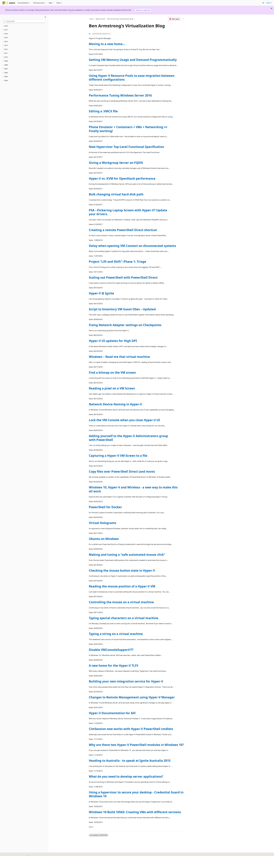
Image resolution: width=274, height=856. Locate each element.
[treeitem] (24, 26)
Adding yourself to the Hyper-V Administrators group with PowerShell (128, 438)
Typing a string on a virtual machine (116, 634)
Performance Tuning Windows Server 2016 (120, 95)
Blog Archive (100, 19)
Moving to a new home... (107, 44)
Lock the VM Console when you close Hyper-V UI (124, 420)
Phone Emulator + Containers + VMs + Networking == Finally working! (128, 129)
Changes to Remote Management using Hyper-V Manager (132, 697)
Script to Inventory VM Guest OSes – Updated (122, 309)
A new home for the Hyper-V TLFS (113, 665)
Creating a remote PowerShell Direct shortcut (123, 230)
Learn (91, 19)
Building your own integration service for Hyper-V (126, 681)
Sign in (268, 3)
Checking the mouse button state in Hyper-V (122, 570)
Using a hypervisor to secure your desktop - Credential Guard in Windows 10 (136, 794)
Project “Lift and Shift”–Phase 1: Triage (117, 261)
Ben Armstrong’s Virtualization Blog (120, 19)
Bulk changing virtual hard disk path (116, 194)
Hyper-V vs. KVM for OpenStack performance (122, 178)
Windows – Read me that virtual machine (119, 357)
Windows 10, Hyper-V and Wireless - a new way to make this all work (133, 489)
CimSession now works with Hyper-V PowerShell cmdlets (131, 729)
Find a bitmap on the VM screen (112, 372)
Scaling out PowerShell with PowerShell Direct (123, 277)
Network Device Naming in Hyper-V (115, 404)
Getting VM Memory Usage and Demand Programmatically (133, 60)
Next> (91, 827)
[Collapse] (45, 17)
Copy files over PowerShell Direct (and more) (122, 471)
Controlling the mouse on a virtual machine (121, 602)
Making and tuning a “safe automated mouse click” (127, 555)
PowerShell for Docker (105, 507)
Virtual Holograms (102, 523)
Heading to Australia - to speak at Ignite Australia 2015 (130, 761)
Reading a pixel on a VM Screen (112, 388)
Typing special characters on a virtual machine (123, 618)
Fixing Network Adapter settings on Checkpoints (125, 325)
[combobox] (24, 21)
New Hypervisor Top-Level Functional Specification (126, 147)
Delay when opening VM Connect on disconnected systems (132, 246)
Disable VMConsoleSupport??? (111, 650)
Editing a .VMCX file (103, 111)
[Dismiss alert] (271, 8)
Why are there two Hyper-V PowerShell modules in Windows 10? (136, 745)
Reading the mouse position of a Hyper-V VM (122, 586)
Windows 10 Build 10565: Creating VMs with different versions (135, 812)
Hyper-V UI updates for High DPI (113, 341)
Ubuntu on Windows (104, 539)
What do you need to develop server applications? (126, 776)
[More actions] (183, 19)
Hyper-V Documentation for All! (112, 713)
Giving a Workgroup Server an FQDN (116, 163)
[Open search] (263, 3)
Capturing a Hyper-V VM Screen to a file (118, 456)
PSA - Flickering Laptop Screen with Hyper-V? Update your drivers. (128, 212)
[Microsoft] (4, 2)
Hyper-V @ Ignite (101, 293)
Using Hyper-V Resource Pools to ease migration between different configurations (131, 77)
